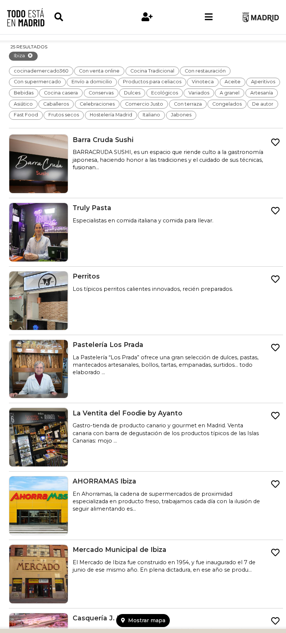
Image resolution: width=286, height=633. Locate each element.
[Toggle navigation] (209, 17)
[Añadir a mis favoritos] (275, 142)
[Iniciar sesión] (147, 17)
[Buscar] (84, 17)
